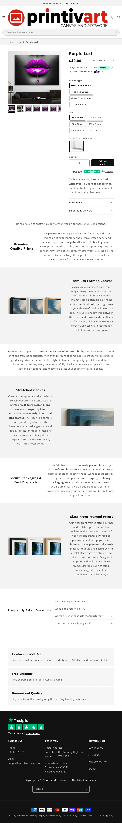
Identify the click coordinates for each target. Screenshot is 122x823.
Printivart (21, 815)
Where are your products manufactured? (79, 615)
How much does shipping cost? (73, 623)
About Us (94, 754)
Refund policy (70, 815)
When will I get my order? (70, 601)
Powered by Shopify (35, 815)
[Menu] (4, 17)
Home (11, 41)
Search (93, 769)
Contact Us (95, 747)
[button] (91, 203)
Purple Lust (32, 41)
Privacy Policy (97, 762)
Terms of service (87, 815)
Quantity (73, 156)
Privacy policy (54, 815)
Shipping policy (106, 815)
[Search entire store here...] (115, 32)
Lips (20, 41)
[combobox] (57, 32)
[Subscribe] (85, 789)
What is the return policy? (70, 608)
